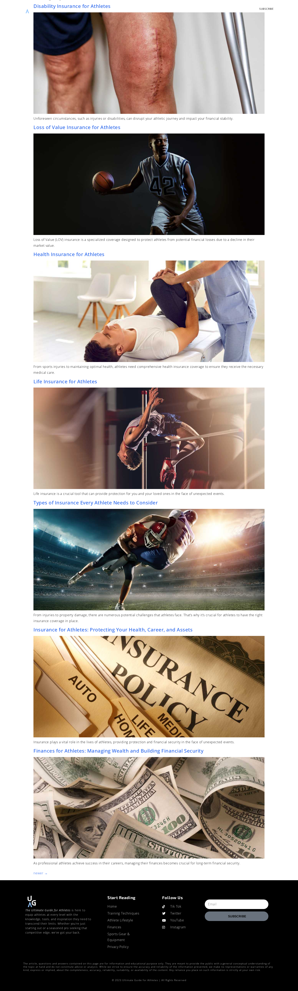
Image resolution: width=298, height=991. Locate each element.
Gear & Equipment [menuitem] (165, 9)
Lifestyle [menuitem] (118, 9)
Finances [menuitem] (138, 9)
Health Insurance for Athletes (69, 254)
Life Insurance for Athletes (65, 381)
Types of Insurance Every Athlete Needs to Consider (95, 502)
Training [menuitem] (99, 9)
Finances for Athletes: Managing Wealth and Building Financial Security (118, 750)
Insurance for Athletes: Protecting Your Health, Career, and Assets (113, 629)
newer (40, 873)
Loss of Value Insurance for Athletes (76, 127)
